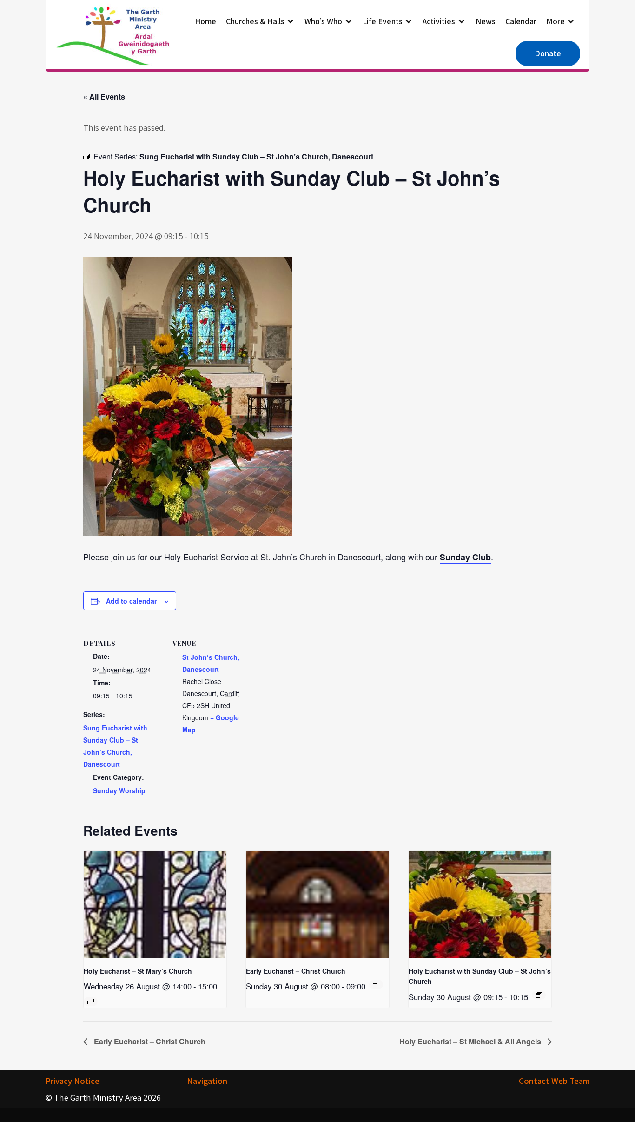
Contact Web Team (554, 1080)
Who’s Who (323, 21)
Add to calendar (131, 600)
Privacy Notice (72, 1080)
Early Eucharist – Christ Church (295, 971)
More (555, 21)
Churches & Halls (255, 21)
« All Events (104, 96)
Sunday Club (465, 557)
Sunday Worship (119, 790)
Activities (439, 21)
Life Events (383, 21)
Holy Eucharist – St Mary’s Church (138, 971)
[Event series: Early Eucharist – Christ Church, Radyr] (376, 984)
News (486, 21)
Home (205, 21)
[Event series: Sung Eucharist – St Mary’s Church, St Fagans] (90, 1001)
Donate (548, 53)
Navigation (207, 1080)
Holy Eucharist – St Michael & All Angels (471, 1041)
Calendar (520, 21)
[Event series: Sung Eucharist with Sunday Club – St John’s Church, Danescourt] (539, 995)
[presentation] (155, 904)
